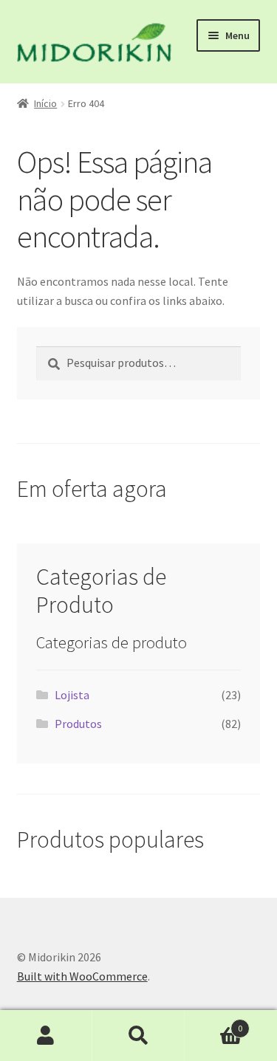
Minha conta (46, 1036)
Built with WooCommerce (82, 976)
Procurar (138, 1036)
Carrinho (213, 1023)
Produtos (78, 723)
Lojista (72, 694)
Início (45, 103)
